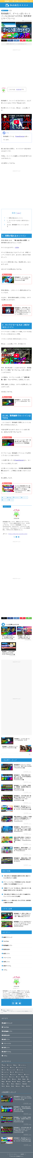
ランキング (27, 1074)
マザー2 (21, 1074)
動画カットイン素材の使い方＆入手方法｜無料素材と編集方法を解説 (17, 901)
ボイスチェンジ (14, 1074)
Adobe (4, 1065)
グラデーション (5, 1067)
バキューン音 (20, 1069)
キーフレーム (24, 497)
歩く (9, 1083)
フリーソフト (7, 957)
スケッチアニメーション (21, 1067)
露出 (24, 1086)
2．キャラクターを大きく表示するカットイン (18, 221)
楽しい (4, 1083)
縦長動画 (25, 1083)
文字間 (14, 1081)
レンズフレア (5, 1076)
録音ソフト (6, 953)
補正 (13, 1086)
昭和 (30, 1081)
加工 (9, 1079)
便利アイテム (7, 965)
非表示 (18, 213)
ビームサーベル (5, 1072)
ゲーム (4, 497)
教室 (3, 1081)
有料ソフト (6, 961)
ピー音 (12, 1072)
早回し (20, 1081)
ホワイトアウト (5, 1074)
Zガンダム (10, 1065)
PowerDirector (19, 136)
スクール (12, 1067)
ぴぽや (17, 247)
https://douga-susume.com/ (17, 533)
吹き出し (14, 1079)
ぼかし (16, 1065)
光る (28, 1076)
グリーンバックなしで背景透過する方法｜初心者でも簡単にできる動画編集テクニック (17, 883)
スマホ (4, 1069)
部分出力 (18, 1086)
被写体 (8, 1086)
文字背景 (8, 1081)
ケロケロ (18, 89)
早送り (25, 1081)
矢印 (13, 1083)
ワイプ (18, 1076)
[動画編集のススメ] (16, 6)
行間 (3, 1086)
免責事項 (22, 1154)
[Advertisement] (16, 68)
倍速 (23, 1076)
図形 (20, 1079)
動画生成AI (6, 949)
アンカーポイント (23, 1065)
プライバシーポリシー (13, 1154)
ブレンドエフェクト (20, 1072)
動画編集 (9, 497)
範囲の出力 (19, 1083)
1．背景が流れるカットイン (15, 218)
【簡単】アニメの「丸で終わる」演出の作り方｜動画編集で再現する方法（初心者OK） (17, 889)
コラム (5, 969)
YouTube (6, 941)
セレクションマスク (11, 1069)
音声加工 (29, 1086)
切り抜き (4, 1079)
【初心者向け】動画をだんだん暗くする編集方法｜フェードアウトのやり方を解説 (17, 895)
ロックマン (12, 1076)
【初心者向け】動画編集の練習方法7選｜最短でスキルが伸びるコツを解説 (17, 877)
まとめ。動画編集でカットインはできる (18, 225)
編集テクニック (5, 10)
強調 (24, 1079)
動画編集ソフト (7, 945)
